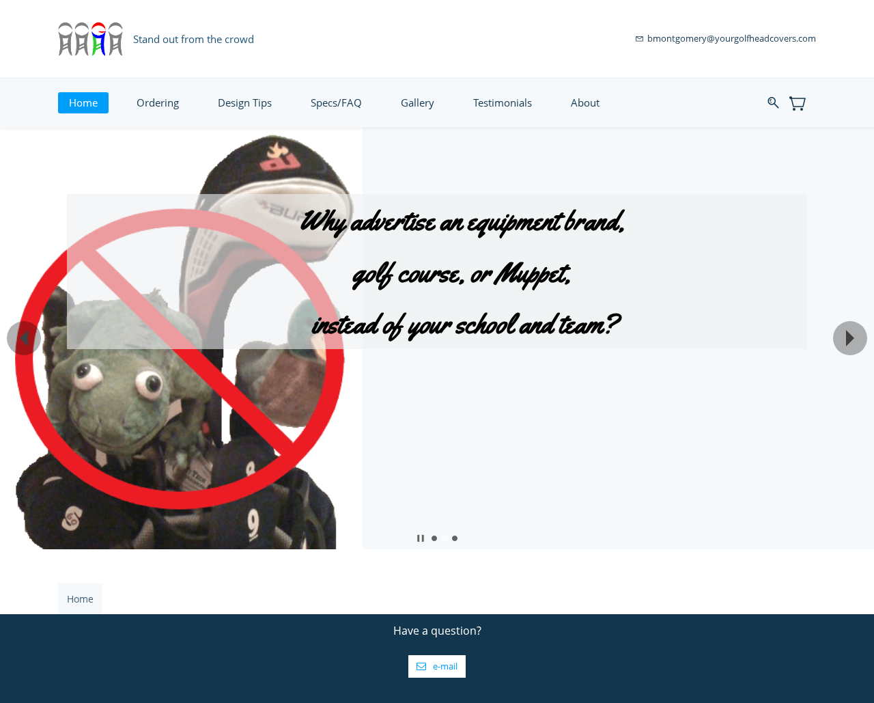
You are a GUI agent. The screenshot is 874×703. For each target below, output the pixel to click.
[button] (24, 338)
